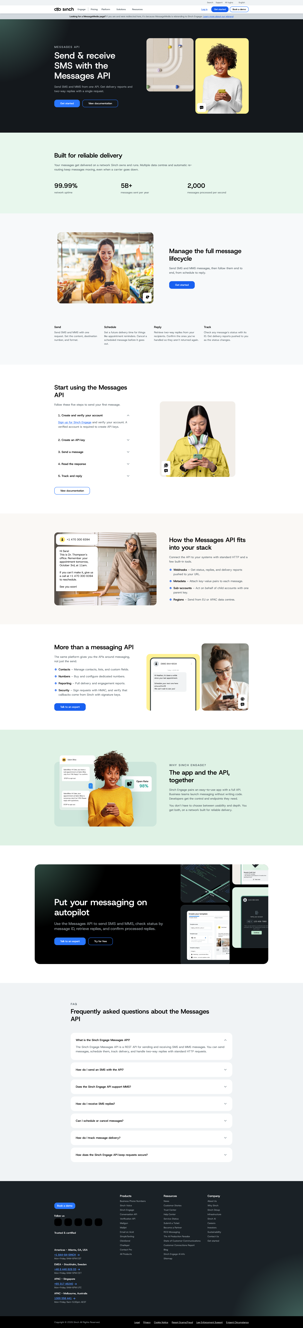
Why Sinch (213, 1205)
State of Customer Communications (182, 1240)
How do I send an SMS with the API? (100, 1070)
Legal (137, 1322)
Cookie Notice (161, 1322)
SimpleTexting (127, 1236)
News (166, 1201)
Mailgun (124, 1223)
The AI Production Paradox (177, 1236)
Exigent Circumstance (237, 1322)
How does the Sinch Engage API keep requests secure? (112, 1155)
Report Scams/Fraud (182, 1322)
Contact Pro (126, 1249)
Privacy (147, 1322)
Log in (204, 9)
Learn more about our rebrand (218, 16)
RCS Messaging (172, 1232)
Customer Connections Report (179, 1245)
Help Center (170, 1214)
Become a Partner (173, 1227)
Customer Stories (172, 1205)
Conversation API (128, 1214)
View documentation (100, 103)
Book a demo (239, 9)
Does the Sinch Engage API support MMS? (103, 1087)
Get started (220, 9)
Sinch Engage (127, 1209)
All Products (126, 1254)
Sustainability (214, 1232)
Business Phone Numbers (133, 1201)
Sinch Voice (126, 1205)
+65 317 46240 (63, 1283)
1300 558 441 (63, 1298)
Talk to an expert (70, 707)
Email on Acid (127, 1232)
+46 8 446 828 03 (65, 1269)
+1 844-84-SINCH (65, 1254)
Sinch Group (214, 1209)
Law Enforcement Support (209, 1322)
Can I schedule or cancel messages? (99, 1121)
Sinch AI (212, 1218)
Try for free (100, 941)
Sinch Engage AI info (174, 1254)
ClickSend (125, 1240)
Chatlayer (125, 1245)
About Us (212, 1201)
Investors (212, 1227)
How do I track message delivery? (98, 1138)
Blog (166, 1249)
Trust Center (170, 1209)
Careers (211, 1223)
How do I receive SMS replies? (95, 1104)
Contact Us (213, 1236)
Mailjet (123, 1227)
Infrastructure (214, 1214)
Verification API (127, 1218)
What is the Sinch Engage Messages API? (103, 1040)
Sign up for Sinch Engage (74, 422)
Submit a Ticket (171, 1223)
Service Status (171, 1218)
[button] (208, 2)
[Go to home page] (64, 9)
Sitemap (168, 1258)
